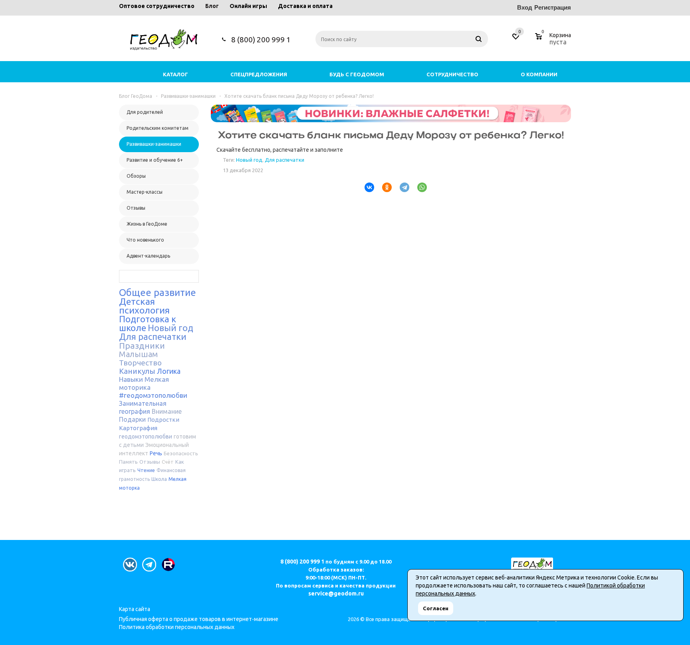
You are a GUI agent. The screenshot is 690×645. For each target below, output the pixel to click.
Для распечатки (152, 336)
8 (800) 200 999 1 (261, 39)
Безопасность (181, 453)
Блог (212, 6)
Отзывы (149, 461)
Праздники (142, 345)
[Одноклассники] (384, 187)
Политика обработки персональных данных (176, 627)
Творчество (140, 362)
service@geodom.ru (336, 593)
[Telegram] (401, 187)
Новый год (170, 328)
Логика (168, 371)
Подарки (132, 419)
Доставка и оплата (305, 6)
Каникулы (137, 371)
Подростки (163, 419)
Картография (138, 428)
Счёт (168, 461)
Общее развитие (157, 292)
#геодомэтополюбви (153, 395)
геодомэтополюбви (145, 436)
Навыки (131, 379)
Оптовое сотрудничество (156, 6)
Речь (156, 453)
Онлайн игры (248, 6)
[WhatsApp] (419, 187)
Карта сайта (134, 609)
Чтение (146, 470)
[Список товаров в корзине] (554, 41)
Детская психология (144, 305)
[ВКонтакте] (366, 187)
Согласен (435, 608)
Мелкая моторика (144, 383)
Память (128, 461)
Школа (159, 479)
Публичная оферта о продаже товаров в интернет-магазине (198, 619)
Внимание (167, 411)
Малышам (138, 354)
